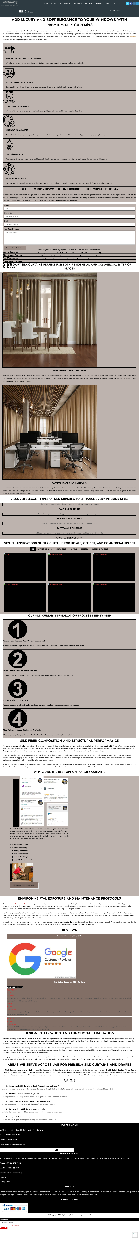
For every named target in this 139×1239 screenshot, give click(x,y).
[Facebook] (131, 3)
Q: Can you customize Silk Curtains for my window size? (28, 1101)
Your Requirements (11, 229)
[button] (69, 1086)
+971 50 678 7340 (13, 1163)
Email (6, 221)
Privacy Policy (5, 1182)
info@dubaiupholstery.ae (15, 1144)
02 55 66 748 (13, 1168)
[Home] (110, 11)
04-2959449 (13, 1139)
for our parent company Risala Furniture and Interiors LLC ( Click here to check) (69, 253)
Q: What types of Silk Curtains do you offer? (24, 1094)
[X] (127, 3)
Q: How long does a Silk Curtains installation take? (26, 1109)
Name (6, 205)
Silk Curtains (117, 11)
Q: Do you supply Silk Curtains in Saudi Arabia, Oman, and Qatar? (32, 1086)
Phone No (8, 213)
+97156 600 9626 (12, 1135)
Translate (15, 1225)
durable (133, 36)
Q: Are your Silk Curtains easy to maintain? (23, 1117)
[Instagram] (134, 3)
